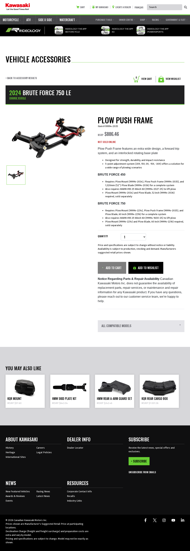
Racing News (43, 491)
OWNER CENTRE (126, 19)
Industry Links (74, 500)
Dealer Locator (75, 447)
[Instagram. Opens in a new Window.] (164, 520)
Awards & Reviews (15, 496)
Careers (40, 447)
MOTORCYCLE (11, 20)
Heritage (10, 452)
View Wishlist (173, 79)
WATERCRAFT (68, 20)
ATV (28, 20)
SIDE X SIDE (45, 20)
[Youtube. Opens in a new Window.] (173, 520)
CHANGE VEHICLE (17, 98)
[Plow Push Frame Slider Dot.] (16, 175)
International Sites (16, 457)
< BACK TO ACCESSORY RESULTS (21, 78)
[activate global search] (185, 7)
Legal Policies (44, 452)
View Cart (144, 79)
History (10, 447)
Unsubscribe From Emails (142, 472)
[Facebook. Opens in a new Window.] (145, 520)
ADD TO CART (113, 268)
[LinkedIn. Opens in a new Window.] (182, 520)
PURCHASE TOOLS (104, 19)
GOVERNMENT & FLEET (176, 19)
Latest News (43, 496)
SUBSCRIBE (140, 461)
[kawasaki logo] (18, 7)
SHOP (143, 19)
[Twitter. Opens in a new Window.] (155, 520)
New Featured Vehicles (18, 491)
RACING (155, 19)
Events (9, 500)
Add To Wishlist (148, 268)
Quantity (103, 236)
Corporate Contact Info (79, 491)
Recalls (71, 496)
